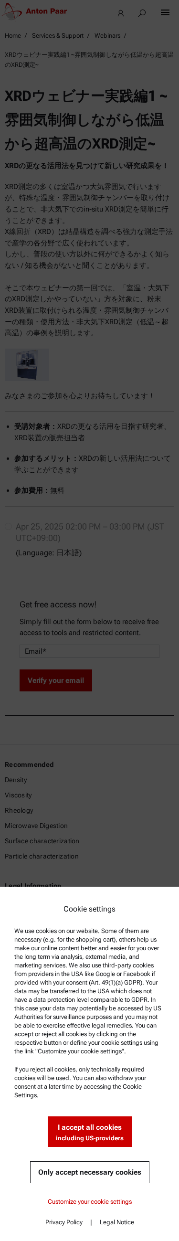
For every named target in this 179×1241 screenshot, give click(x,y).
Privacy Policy (64, 1222)
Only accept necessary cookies (89, 1172)
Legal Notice (117, 1222)
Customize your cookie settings (90, 1201)
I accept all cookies (90, 1132)
